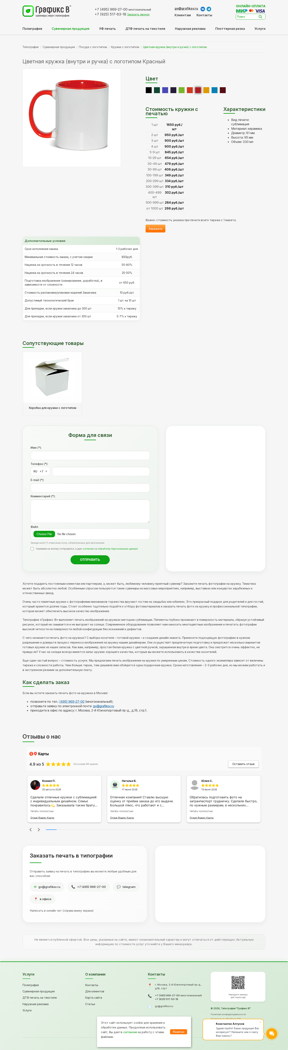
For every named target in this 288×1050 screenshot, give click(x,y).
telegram (129, 887)
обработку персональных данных (118, 548)
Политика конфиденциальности (228, 1014)
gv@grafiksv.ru (186, 8)
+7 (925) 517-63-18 (166, 999)
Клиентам (183, 15)
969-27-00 (111, 9)
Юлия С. (207, 780)
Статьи (90, 1004)
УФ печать (107, 29)
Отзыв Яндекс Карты (42, 817)
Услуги (259, 29)
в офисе (45, 899)
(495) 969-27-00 (71, 701)
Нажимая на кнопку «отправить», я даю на (87, 548)
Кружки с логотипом (125, 47)
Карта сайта (93, 997)
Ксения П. (48, 780)
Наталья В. (129, 780)
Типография (31, 47)
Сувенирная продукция (59, 47)
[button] (30, 830)
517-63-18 (110, 14)
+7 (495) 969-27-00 (91, 887)
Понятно (178, 1031)
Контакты (204, 15)
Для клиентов (94, 991)
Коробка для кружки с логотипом (52, 408)
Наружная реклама (190, 29)
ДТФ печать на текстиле (145, 29)
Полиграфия (32, 29)
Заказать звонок (138, 14)
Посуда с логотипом (93, 47)
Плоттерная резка (230, 29)
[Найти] (261, 16)
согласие (88, 548)
